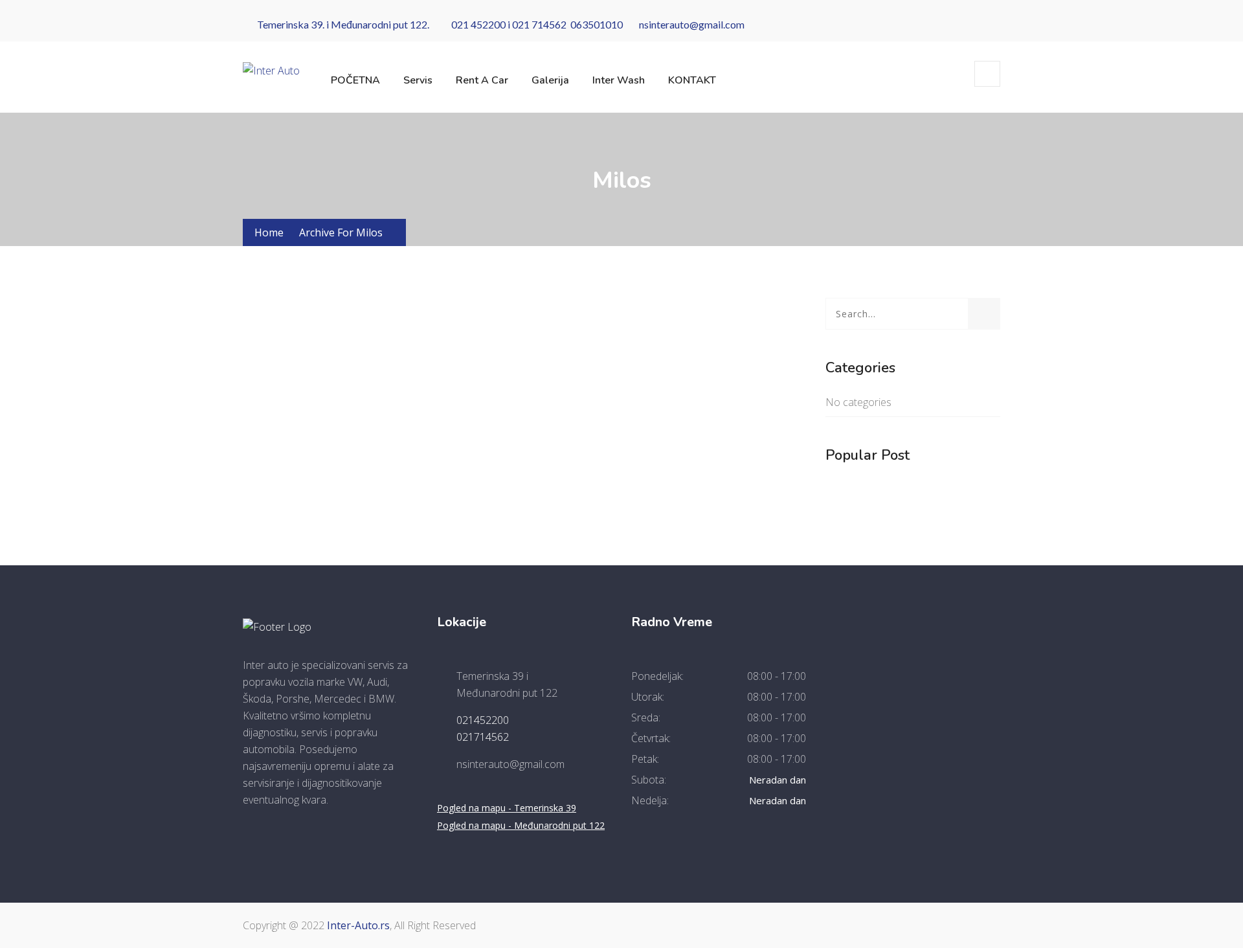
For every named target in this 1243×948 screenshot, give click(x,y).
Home (269, 232)
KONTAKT (692, 80)
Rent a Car (482, 80)
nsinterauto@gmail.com (692, 24)
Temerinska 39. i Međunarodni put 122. (343, 24)
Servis (417, 80)
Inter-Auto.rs (358, 925)
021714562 (482, 737)
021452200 (482, 720)
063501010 (596, 24)
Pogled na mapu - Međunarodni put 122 (521, 825)
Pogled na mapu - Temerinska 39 (506, 808)
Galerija (550, 80)
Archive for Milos (341, 232)
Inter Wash (618, 80)
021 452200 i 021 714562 (506, 24)
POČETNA (355, 80)
